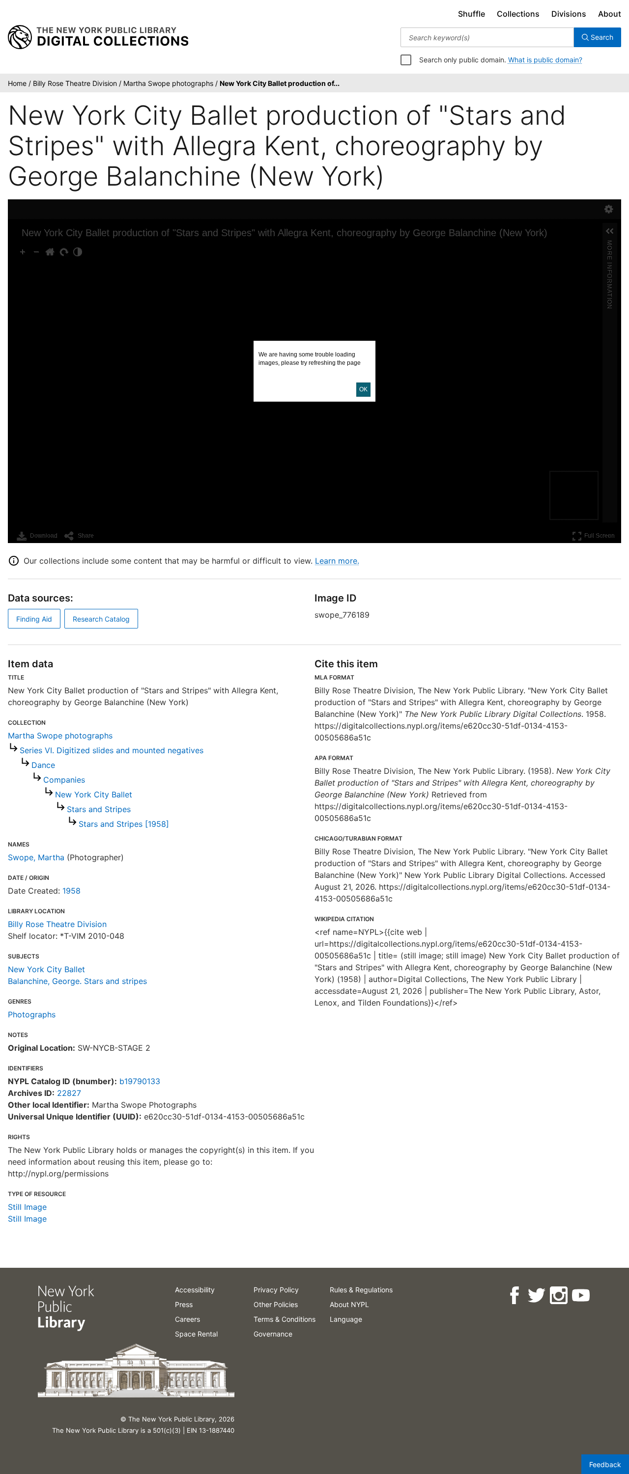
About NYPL (349, 1304)
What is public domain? (545, 59)
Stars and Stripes (99, 809)
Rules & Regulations (361, 1289)
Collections (518, 14)
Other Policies (276, 1304)
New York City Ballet (93, 794)
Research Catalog (101, 619)
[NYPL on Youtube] (580, 1295)
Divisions (568, 14)
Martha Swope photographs (60, 735)
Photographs (32, 1014)
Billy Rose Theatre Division (57, 924)
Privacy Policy (276, 1289)
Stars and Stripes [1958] (124, 824)
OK (363, 389)
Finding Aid (34, 619)
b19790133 (139, 1081)
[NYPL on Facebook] (513, 1295)
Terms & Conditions (284, 1319)
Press (184, 1304)
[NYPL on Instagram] (558, 1295)
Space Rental (196, 1334)
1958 (71, 891)
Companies (64, 780)
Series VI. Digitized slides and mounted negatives (111, 750)
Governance (273, 1334)
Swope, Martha (36, 857)
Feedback (605, 1464)
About (609, 14)
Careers (187, 1319)
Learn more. (337, 561)
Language (346, 1319)
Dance (43, 765)
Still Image (27, 1207)
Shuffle (471, 14)
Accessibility (195, 1289)
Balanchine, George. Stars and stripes (77, 981)
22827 (69, 1093)
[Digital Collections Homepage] (98, 37)
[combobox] (487, 37)
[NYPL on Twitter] (535, 1295)
